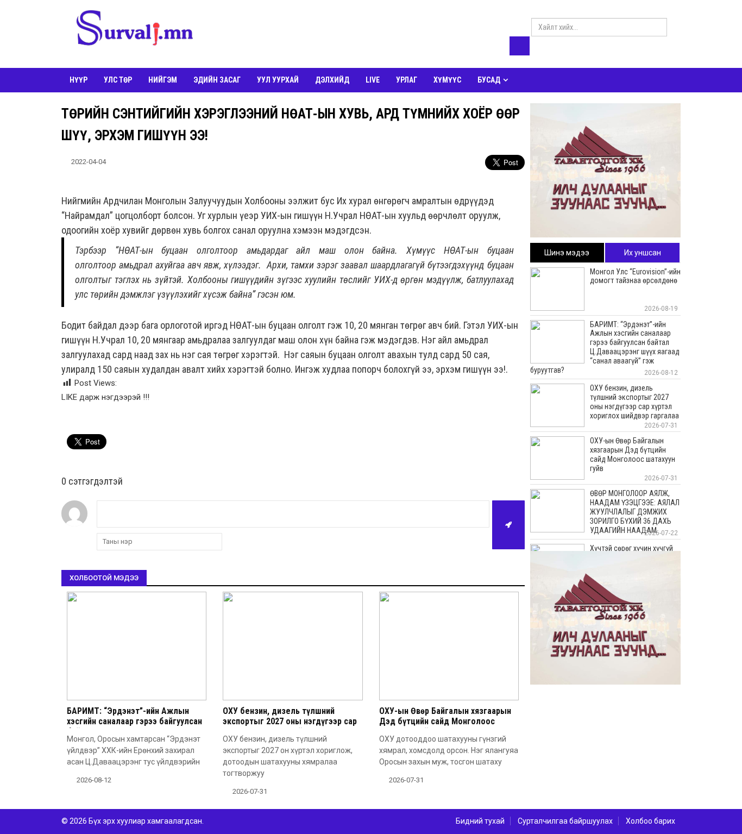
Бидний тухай (480, 821)
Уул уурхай (278, 80)
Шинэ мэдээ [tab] (566, 252)
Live (373, 80)
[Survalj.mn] (135, 30)
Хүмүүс (447, 80)
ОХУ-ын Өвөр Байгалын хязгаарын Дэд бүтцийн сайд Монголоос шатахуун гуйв (445, 721)
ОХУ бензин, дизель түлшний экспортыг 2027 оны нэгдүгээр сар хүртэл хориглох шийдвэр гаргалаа (290, 721)
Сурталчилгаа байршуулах (565, 821)
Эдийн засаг (217, 80)
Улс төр (118, 80)
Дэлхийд (332, 80)
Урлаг (406, 80)
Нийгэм (162, 80)
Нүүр (78, 80)
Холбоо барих (650, 821)
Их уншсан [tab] (642, 252)
